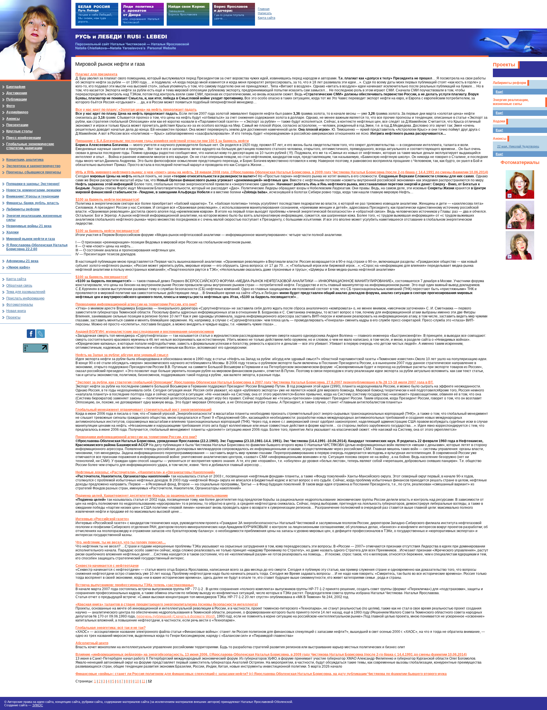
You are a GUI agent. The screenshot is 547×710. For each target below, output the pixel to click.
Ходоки (499, 121)
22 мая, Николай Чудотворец (518, 146)
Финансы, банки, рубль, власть (32, 203)
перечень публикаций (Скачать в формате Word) (175, 616)
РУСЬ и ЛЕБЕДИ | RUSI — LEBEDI (121, 36)
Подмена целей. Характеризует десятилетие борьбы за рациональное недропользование (151, 496)
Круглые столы (19, 131)
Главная (264, 9)
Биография (15, 87)
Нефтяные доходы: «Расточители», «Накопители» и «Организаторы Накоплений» (145, 472)
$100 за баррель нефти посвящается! (107, 200)
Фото (10, 106)
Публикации (16, 99)
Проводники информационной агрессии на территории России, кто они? (136, 304)
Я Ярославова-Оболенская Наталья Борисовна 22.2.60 (37, 247)
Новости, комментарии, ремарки (33, 190)
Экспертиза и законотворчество (33, 166)
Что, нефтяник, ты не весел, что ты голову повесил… (120, 542)
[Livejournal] (40, 331)
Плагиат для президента (96, 74)
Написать (265, 13)
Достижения (16, 93)
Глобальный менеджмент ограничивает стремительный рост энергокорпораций (143, 410)
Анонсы (499, 139)
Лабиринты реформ (509, 83)
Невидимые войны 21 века (29, 226)
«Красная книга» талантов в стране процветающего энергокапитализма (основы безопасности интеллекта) (166, 604)
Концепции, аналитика (25, 160)
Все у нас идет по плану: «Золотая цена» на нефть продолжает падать (136, 110)
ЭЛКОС (37, 705)
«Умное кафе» (18, 267)
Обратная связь (19, 286)
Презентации (17, 125)
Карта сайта (16, 279)
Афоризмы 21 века (22, 261)
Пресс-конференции (23, 138)
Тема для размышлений (25, 292)
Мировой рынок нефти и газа (30, 239)
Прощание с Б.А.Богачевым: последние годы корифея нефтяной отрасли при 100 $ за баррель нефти (162, 141)
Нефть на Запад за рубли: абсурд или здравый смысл (121, 355)
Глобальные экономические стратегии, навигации (30, 146)
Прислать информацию (25, 298)
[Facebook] (31, 331)
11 (143, 681)
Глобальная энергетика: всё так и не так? (110, 628)
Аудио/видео (17, 112)
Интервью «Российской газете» (102, 519)
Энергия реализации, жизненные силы (510, 102)
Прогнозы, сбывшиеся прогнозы (33, 172)
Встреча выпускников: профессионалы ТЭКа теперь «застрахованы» (134, 585)
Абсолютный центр (91, 643)
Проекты (504, 64)
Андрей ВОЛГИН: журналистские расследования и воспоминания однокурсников (144, 332)
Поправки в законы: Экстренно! (33, 184)
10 (137, 681)
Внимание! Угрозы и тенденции (32, 196)
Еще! (499, 91)
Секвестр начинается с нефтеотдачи (106, 566)
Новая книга (16, 311)
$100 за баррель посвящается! (101, 277)
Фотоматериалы (520, 162)
